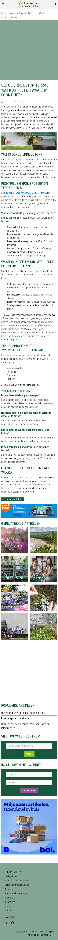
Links (52, 935)
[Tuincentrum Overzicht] (29, 4)
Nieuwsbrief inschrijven (16, 893)
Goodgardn (49, 932)
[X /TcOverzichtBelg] (7, 923)
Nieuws (13, 13)
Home (3, 13)
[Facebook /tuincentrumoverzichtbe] (12, 923)
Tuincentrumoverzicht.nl (16, 880)
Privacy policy (33, 935)
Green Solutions (36, 932)
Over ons (9, 897)
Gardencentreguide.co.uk (17, 884)
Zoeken (29, 754)
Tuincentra (10, 902)
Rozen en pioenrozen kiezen (15, 718)
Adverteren (10, 889)
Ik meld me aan (29, 790)
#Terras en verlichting (12, 499)
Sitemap (44, 935)
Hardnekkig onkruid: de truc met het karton (23, 712)
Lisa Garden (9, 101)
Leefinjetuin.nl (11, 876)
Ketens (8, 910)
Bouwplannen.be (19, 336)
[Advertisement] (29, 50)
